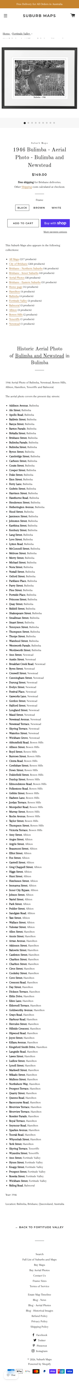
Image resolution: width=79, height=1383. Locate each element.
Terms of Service (39, 1286)
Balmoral (14, 305)
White (57, 207)
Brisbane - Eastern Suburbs (25, 282)
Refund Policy (40, 1316)
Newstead (14, 323)
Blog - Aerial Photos (39, 1305)
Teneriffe (14, 319)
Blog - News (39, 1300)
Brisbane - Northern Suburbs (26, 268)
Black (22, 207)
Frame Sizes (39, 1281)
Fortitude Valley (18, 300)
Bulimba (14, 296)
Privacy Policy (39, 1321)
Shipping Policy (39, 1326)
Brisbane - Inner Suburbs (23, 273)
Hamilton (14, 291)
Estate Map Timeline (39, 1294)
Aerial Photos (16, 277)
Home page (15, 287)
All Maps (14, 259)
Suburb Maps (44, 1359)
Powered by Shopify (39, 1364)
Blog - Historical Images (39, 1310)
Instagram (41, 1351)
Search (40, 1254)
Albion (13, 310)
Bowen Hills (16, 314)
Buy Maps (39, 1265)
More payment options (55, 231)
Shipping (26, 186)
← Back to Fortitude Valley (39, 1227)
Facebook (41, 1335)
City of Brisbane (18, 263)
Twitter (41, 1340)
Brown (39, 207)
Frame (39, 200)
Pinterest (41, 1345)
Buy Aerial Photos (39, 1270)
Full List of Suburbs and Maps (39, 1259)
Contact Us (39, 1275)
